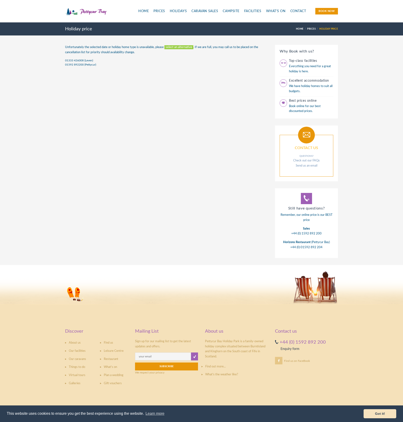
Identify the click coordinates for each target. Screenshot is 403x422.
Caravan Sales (204, 11)
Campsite (231, 11)
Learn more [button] (155, 413)
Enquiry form (290, 349)
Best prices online (302, 100)
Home (143, 11)
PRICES (311, 29)
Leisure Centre (114, 350)
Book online (296, 106)
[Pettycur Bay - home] (98, 14)
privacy (160, 372)
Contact (298, 11)
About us (75, 342)
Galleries (74, 383)
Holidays (178, 11)
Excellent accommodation (309, 80)
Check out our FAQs (306, 160)
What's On (276, 11)
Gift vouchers (113, 383)
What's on (110, 367)
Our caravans (77, 359)
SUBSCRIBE (167, 366)
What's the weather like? (221, 374)
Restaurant (111, 359)
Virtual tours (77, 375)
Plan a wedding (113, 375)
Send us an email (306, 165)
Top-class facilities (303, 61)
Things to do (77, 367)
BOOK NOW (327, 11)
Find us (108, 342)
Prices (159, 11)
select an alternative (179, 47)
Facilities (252, 11)
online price (309, 214)
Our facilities (77, 350)
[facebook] (278, 360)
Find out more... (215, 366)
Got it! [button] (380, 413)
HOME (300, 29)
